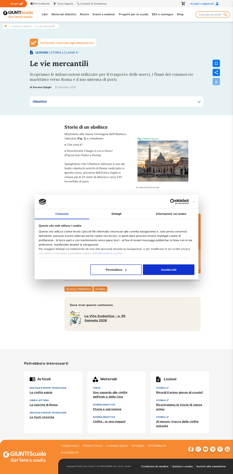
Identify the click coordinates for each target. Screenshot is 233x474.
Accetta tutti (168, 269)
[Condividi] (216, 72)
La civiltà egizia (41, 392)
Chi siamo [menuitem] (137, 445)
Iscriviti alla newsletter (211, 466)
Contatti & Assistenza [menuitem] (93, 3)
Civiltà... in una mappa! (109, 421)
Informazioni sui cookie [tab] (171, 213)
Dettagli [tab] (117, 213)
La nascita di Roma (44, 404)
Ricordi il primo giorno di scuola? (179, 392)
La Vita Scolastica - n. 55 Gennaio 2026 (104, 318)
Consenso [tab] (61, 213)
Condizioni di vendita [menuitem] (154, 466)
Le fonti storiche (42, 417)
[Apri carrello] (183, 3)
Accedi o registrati (202, 3)
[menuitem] (191, 449)
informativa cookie (109, 253)
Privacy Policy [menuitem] (93, 445)
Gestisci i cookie (182, 466)
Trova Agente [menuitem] (65, 3)
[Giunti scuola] (28, 457)
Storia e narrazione (107, 409)
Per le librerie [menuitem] (42, 3)
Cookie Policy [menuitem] (70, 445)
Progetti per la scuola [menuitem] (133, 14)
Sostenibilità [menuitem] (157, 445)
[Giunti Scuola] (18, 14)
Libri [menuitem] (45, 14)
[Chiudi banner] (193, 201)
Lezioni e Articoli (21, 26)
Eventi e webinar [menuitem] (104, 14)
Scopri (15, 3)
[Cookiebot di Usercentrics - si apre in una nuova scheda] (173, 201)
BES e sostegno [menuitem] (162, 14)
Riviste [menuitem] (84, 14)
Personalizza (114, 269)
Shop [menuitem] (180, 14)
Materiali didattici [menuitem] (64, 14)
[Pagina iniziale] (5, 26)
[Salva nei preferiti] (216, 63)
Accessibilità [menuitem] (69, 452)
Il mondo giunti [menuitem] (117, 445)
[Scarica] (216, 81)
